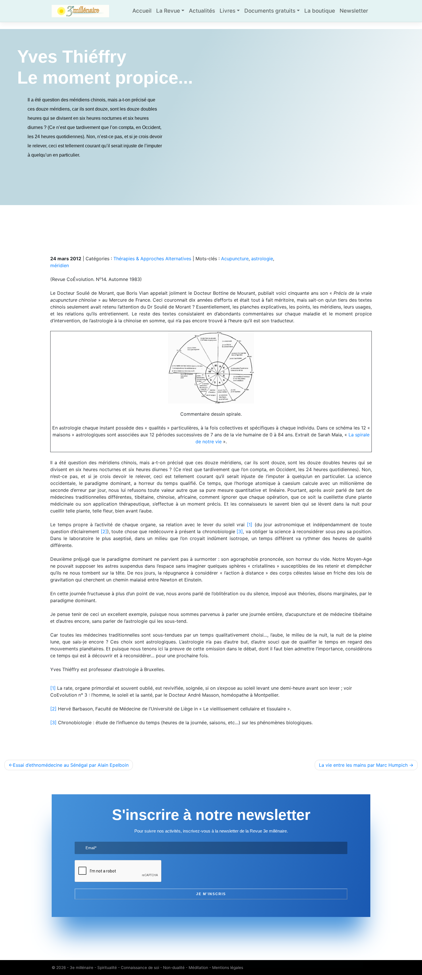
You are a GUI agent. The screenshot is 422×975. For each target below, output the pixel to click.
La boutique (319, 10)
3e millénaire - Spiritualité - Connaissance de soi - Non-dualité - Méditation (139, 967)
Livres (227, 10)
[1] (249, 524)
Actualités (202, 10)
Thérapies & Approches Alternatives (152, 258)
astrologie (262, 258)
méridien (59, 265)
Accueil (142, 10)
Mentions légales (227, 967)
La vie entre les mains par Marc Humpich (363, 765)
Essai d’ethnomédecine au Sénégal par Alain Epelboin (71, 765)
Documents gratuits (269, 10)
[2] (104, 531)
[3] (240, 531)
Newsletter (354, 10)
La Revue (168, 10)
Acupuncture (235, 258)
